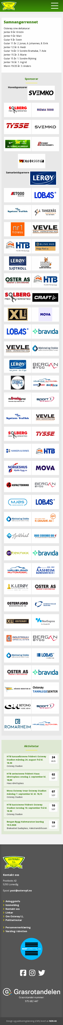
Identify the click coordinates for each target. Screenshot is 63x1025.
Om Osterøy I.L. (15, 916)
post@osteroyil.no (21, 890)
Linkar (9, 912)
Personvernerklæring (18, 927)
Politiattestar (14, 920)
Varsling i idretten (16, 931)
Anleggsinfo (13, 901)
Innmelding (12, 905)
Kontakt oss (13, 909)
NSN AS (53, 1021)
